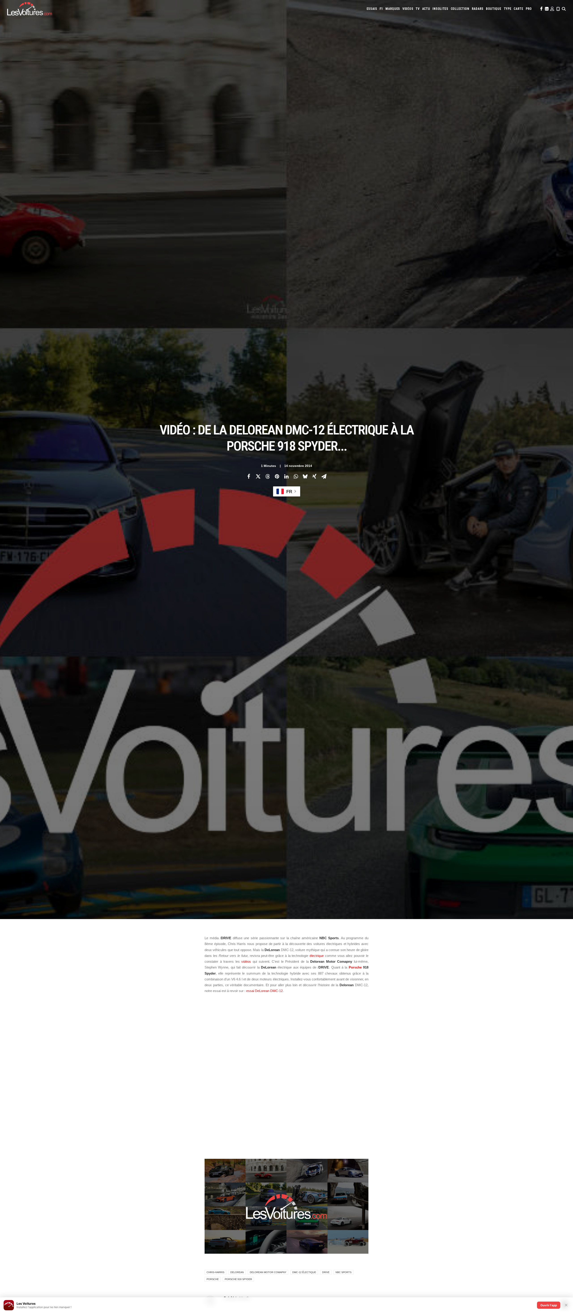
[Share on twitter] (258, 476)
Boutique (493, 9)
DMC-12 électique (304, 1272)
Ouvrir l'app (548, 1305)
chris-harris (215, 1272)
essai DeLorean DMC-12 (264, 991)
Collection (460, 9)
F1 (381, 9)
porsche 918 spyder (238, 1279)
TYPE (507, 9)
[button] (541, 8)
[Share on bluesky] (305, 476)
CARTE (518, 9)
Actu (426, 9)
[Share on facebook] (248, 476)
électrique (317, 956)
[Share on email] (323, 476)
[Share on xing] (314, 476)
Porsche (355, 967)
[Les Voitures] (29, 8)
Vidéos (407, 9)
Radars (477, 9)
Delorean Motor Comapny (268, 1272)
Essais (372, 9)
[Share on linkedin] (286, 476)
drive (325, 1272)
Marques (392, 9)
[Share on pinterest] (276, 476)
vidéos (246, 961)
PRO (529, 9)
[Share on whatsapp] (295, 476)
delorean (237, 1272)
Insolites (440, 9)
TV (417, 9)
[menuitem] (372, 8)
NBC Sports (343, 1272)
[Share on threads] (267, 476)
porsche (213, 1279)
